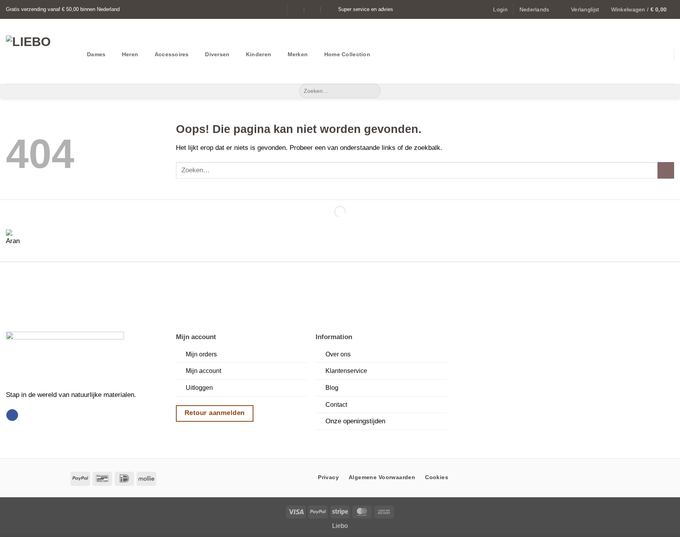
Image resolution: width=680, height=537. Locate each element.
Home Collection (347, 54)
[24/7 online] (312, 9)
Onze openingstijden (355, 421)
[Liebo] (40, 51)
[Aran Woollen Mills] (15, 239)
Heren (130, 54)
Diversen (217, 54)
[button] (500, 9)
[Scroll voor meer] (340, 439)
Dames (96, 54)
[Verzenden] (372, 91)
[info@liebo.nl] (296, 9)
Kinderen (258, 54)
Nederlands (534, 9)
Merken (298, 54)
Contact (336, 404)
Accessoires (172, 54)
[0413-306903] (329, 9)
